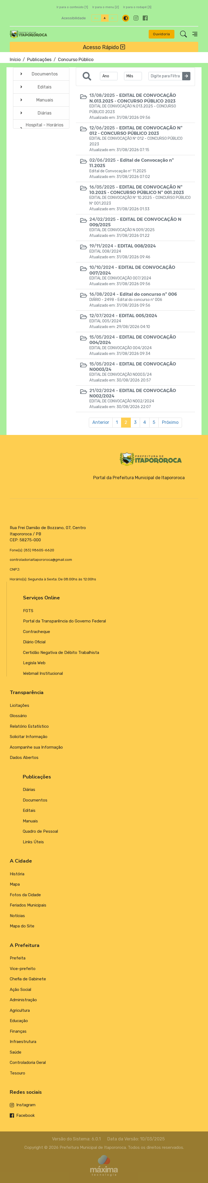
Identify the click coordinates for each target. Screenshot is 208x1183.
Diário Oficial (34, 642)
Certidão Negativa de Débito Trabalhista (61, 652)
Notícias (17, 915)
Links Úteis (33, 841)
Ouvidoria (161, 34)
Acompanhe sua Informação (36, 747)
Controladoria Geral (28, 1062)
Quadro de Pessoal (40, 831)
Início (15, 59)
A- (113, 18)
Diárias (29, 789)
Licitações (19, 705)
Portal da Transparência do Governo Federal (64, 621)
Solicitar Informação (28, 736)
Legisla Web (34, 662)
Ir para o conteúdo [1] (72, 7)
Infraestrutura (23, 1041)
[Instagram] (136, 18)
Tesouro (17, 1073)
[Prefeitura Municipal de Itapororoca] (28, 34)
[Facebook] (145, 18)
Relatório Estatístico (29, 726)
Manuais (30, 821)
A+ (96, 18)
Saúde (15, 1052)
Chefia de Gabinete (28, 979)
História (17, 874)
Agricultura (20, 1010)
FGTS (28, 610)
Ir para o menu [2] (105, 7)
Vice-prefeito (22, 968)
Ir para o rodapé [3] (137, 7)
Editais (29, 810)
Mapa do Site (22, 926)
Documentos (35, 800)
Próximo (170, 422)
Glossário (18, 715)
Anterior (100, 422)
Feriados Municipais (28, 905)
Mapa (15, 884)
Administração (23, 999)
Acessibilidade (73, 18)
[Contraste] (125, 18)
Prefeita (17, 958)
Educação (19, 1020)
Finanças (18, 1031)
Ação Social (20, 989)
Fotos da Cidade (25, 894)
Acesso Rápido (101, 47)
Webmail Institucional (43, 673)
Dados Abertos (24, 757)
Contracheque (36, 631)
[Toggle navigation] (194, 34)
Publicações (39, 59)
